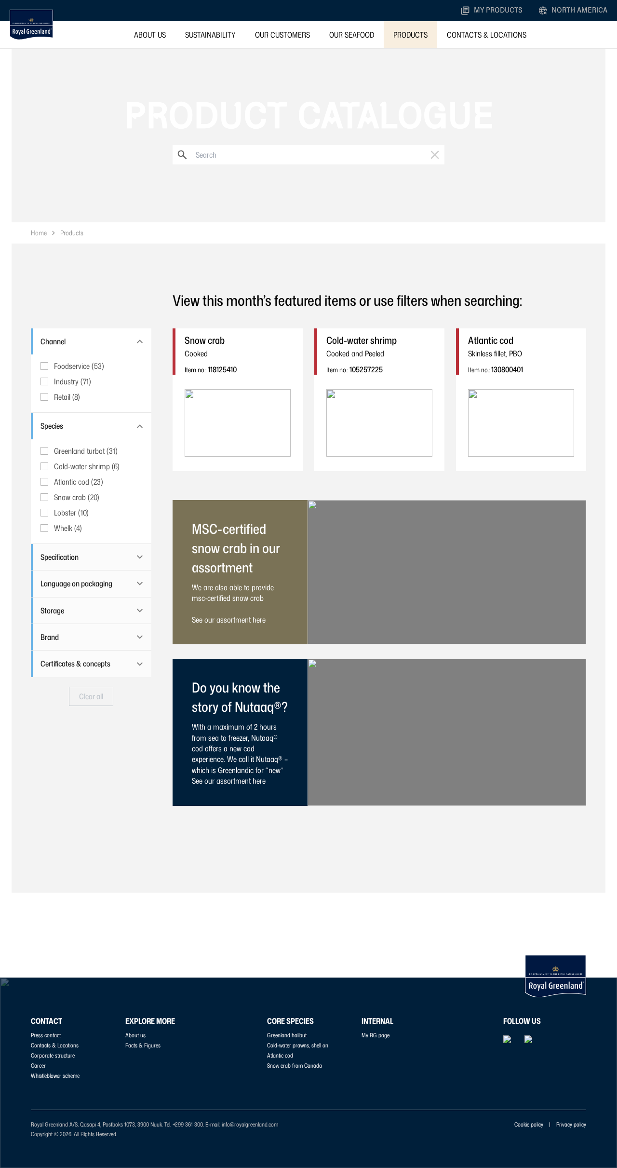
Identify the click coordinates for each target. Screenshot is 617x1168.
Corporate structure (53, 1055)
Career (38, 1065)
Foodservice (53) (79, 366)
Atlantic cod (280, 1055)
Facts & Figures (143, 1045)
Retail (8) (67, 397)
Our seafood (351, 34)
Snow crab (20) (76, 497)
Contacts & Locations (486, 34)
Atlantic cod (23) (78, 482)
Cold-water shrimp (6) (87, 466)
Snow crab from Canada (294, 1065)
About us (150, 34)
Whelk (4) (68, 528)
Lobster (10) (71, 512)
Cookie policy (528, 1124)
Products (410, 34)
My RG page (375, 1035)
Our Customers (282, 34)
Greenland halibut (287, 1035)
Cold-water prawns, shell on (297, 1045)
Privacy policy (571, 1124)
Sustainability (210, 34)
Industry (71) (72, 381)
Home (39, 232)
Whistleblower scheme (55, 1076)
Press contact (46, 1035)
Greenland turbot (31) (86, 451)
